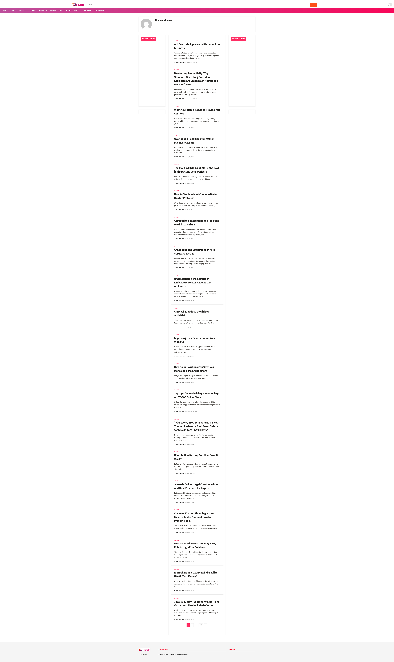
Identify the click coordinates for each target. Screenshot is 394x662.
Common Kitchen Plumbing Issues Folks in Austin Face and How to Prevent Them (194, 517)
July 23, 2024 (190, 327)
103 (201, 625)
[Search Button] (313, 5)
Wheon (145, 654)
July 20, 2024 (190, 444)
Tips (60, 11)
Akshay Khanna (180, 62)
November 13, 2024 (191, 411)
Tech (176, 246)
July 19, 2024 (190, 502)
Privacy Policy (163, 654)
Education (43, 11)
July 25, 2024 (190, 157)
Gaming (22, 11)
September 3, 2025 (191, 62)
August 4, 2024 (190, 473)
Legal (176, 275)
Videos (172, 654)
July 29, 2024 (190, 128)
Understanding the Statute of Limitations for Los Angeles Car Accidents (192, 282)
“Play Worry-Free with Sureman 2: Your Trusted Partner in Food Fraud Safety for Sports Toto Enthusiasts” (196, 426)
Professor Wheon (182, 654)
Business (32, 11)
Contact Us (87, 11)
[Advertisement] (152, 73)
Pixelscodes (99, 11)
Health (68, 11)
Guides (176, 70)
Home (5, 11)
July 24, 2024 (190, 382)
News (13, 11)
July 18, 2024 (190, 590)
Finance (53, 11)
